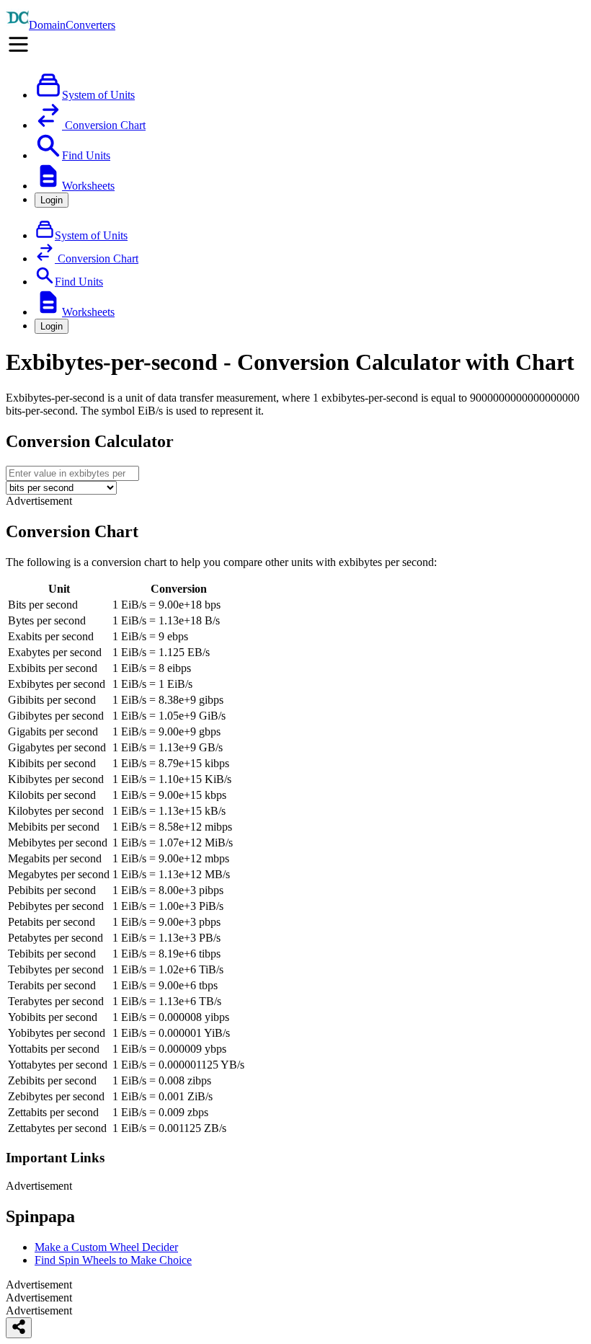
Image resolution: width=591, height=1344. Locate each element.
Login (51, 200)
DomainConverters (72, 25)
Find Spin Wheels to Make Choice (113, 1260)
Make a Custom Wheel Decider (106, 1247)
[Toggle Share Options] (19, 1327)
